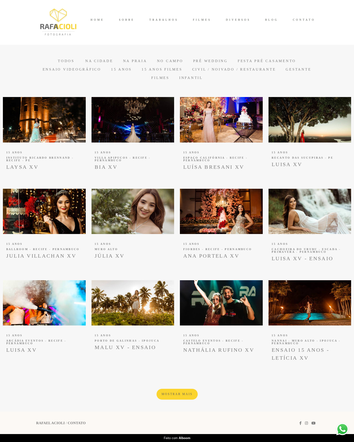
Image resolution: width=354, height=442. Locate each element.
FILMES (202, 19)
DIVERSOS (238, 19)
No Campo (170, 61)
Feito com (177, 438)
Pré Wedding (210, 61)
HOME (97, 19)
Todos (66, 61)
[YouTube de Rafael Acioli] (313, 423)
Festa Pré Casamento (267, 61)
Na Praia (135, 61)
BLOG (271, 19)
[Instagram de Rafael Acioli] (306, 423)
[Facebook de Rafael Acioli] (300, 423)
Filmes (160, 78)
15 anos (121, 69)
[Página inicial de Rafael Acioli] (58, 22)
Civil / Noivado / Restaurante (234, 69)
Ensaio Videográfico (72, 69)
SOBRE (127, 19)
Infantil (191, 78)
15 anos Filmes (162, 69)
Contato (77, 423)
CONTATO (304, 19)
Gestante (298, 69)
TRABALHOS (163, 19)
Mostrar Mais (177, 394)
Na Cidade (99, 61)
